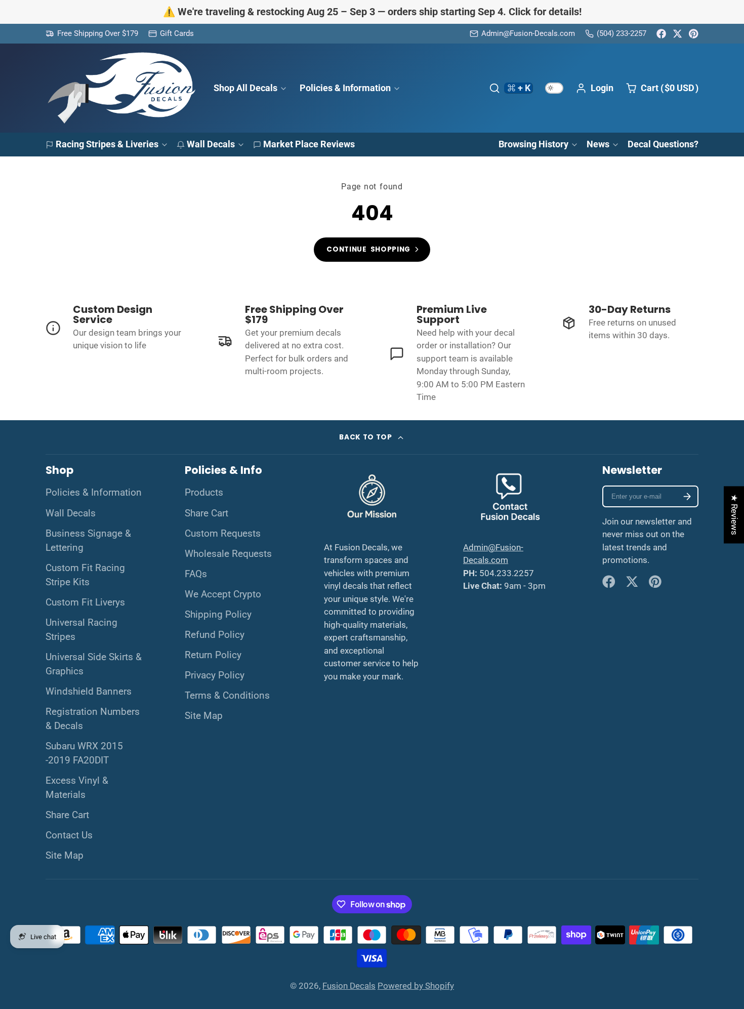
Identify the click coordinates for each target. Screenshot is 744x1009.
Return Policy (213, 655)
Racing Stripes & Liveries (107, 144)
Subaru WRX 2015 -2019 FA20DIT (84, 753)
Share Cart (67, 815)
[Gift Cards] (171, 33)
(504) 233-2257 (621, 33)
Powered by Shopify (416, 986)
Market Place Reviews (309, 144)
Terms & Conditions (227, 695)
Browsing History (533, 144)
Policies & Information (345, 88)
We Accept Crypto (223, 594)
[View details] (114, 328)
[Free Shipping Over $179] (92, 33)
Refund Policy (214, 634)
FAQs (196, 574)
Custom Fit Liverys (85, 602)
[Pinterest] (693, 33)
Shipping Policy (218, 614)
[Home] (121, 88)
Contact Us (69, 835)
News (598, 144)
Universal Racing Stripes (81, 629)
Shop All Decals (245, 88)
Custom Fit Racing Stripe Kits (85, 575)
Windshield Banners (89, 691)
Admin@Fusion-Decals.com (528, 33)
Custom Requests (223, 533)
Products (204, 492)
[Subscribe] (687, 496)
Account (594, 88)
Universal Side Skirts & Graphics (94, 664)
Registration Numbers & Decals (93, 719)
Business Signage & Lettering (88, 540)
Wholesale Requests (228, 553)
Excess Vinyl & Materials (77, 787)
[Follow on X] (677, 33)
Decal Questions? (663, 144)
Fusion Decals (349, 986)
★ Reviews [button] (734, 514)
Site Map (65, 855)
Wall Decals (211, 144)
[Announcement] (372, 12)
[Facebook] (661, 33)
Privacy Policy (214, 675)
